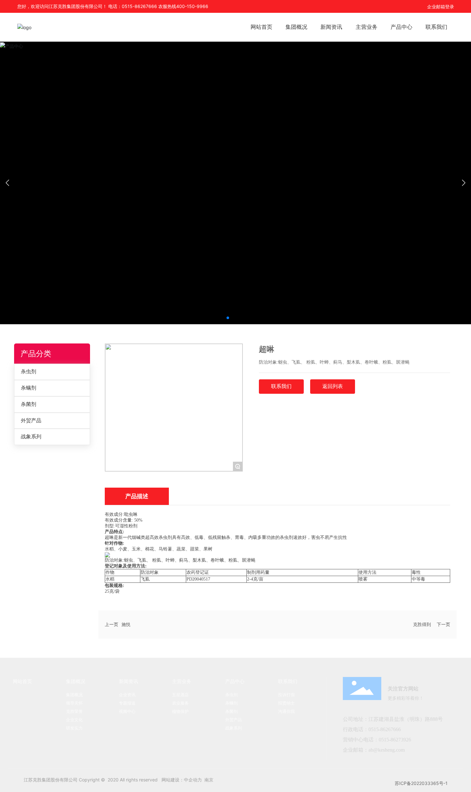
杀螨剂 (28, 388)
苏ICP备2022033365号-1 (421, 783)
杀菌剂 (28, 404)
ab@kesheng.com (386, 750)
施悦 (125, 624)
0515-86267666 (385, 729)
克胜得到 (422, 624)
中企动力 (193, 779)
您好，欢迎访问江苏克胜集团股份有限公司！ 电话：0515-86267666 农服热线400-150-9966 (112, 6)
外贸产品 (31, 420)
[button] (228, 318)
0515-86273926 (395, 739)
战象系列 (31, 436)
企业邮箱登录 (440, 6)
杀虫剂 (28, 371)
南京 (208, 779)
